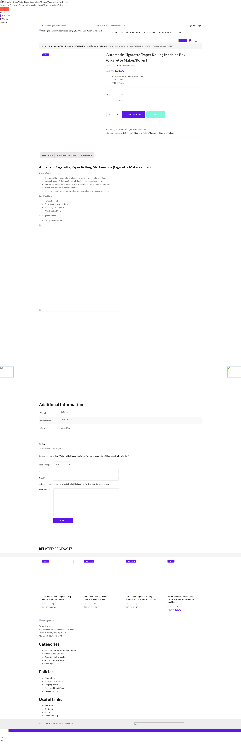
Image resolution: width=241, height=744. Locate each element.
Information (164, 32)
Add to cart (134, 114)
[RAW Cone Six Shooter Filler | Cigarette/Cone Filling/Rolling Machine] (183, 575)
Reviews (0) (86, 155)
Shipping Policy (51, 684)
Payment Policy (51, 691)
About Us (48, 705)
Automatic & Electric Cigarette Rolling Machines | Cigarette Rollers (78, 46)
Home (2, 12)
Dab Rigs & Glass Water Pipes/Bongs (60, 650)
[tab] (47, 155)
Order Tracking (51, 715)
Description (47, 155)
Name (42, 471)
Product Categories (130, 32)
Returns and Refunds (53, 681)
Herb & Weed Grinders (54, 653)
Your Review (44, 489)
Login (199, 25)
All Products (149, 32)
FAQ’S (47, 712)
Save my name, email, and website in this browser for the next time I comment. (75, 484)
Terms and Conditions (54, 688)
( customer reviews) (126, 65)
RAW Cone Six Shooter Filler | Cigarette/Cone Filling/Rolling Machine (181, 599)
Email (42, 478)
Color (109, 95)
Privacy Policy (50, 678)
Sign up (191, 25)
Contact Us (180, 32)
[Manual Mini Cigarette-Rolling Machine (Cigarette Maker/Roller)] (141, 575)
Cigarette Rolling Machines (56, 657)
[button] (196, 41)
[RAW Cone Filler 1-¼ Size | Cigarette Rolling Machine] (99, 575)
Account (4, 22)
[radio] (121, 94)
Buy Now (157, 114)
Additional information (67, 155)
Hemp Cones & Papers (54, 660)
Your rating (44, 465)
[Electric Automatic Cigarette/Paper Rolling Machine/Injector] (57, 575)
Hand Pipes (49, 663)
